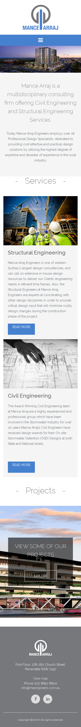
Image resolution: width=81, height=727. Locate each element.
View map (40, 678)
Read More (21, 327)
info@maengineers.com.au (40, 688)
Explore (40, 576)
